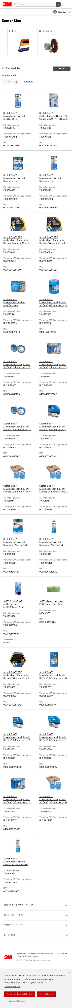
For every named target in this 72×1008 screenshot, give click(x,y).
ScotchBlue (8, 82)
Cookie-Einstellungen (28, 956)
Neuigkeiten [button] (13, 915)
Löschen (28, 82)
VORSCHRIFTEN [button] (15, 925)
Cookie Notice (12, 986)
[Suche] (58, 4)
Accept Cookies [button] (46, 994)
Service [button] (10, 935)
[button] (15, 1001)
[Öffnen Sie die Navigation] (67, 4)
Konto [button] (62, 12)
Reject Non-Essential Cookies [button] (19, 994)
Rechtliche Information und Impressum (34, 954)
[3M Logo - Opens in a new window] (7, 4)
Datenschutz (61, 954)
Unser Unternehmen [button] (20, 905)
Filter (61, 69)
